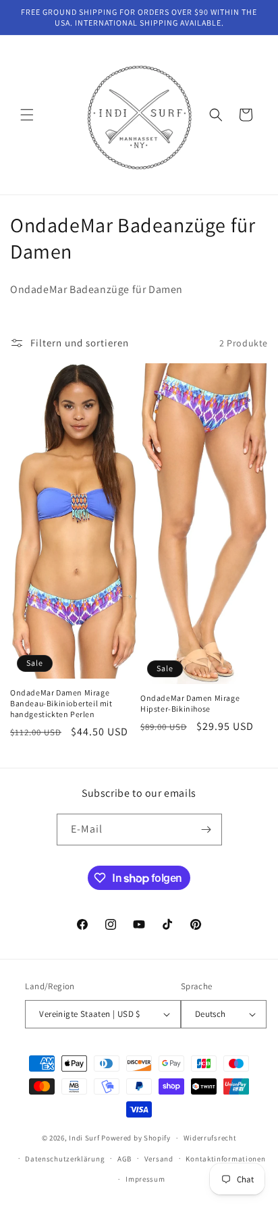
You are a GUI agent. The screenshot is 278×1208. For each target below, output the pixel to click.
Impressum (145, 1179)
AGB (124, 1158)
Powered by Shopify (136, 1138)
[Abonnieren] (206, 829)
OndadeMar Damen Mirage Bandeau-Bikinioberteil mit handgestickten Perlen (61, 702)
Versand (158, 1158)
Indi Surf (84, 1138)
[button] (27, 115)
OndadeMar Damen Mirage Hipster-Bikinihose (190, 703)
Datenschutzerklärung (65, 1158)
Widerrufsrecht (210, 1138)
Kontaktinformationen (225, 1158)
